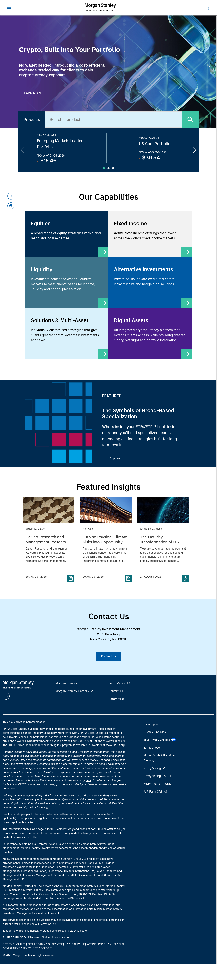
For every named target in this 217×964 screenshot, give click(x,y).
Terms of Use (152, 747)
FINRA (37, 890)
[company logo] (100, 7)
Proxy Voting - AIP (156, 776)
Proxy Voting (152, 768)
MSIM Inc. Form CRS (157, 784)
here (67, 772)
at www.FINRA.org (114, 741)
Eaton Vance (116, 683)
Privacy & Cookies (155, 732)
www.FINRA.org (115, 745)
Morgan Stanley (66, 683)
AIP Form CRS (153, 791)
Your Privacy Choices (157, 739)
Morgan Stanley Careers (72, 691)
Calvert (113, 691)
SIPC (47, 890)
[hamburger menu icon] (9, 7)
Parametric (116, 699)
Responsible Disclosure (72, 930)
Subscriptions (152, 724)
